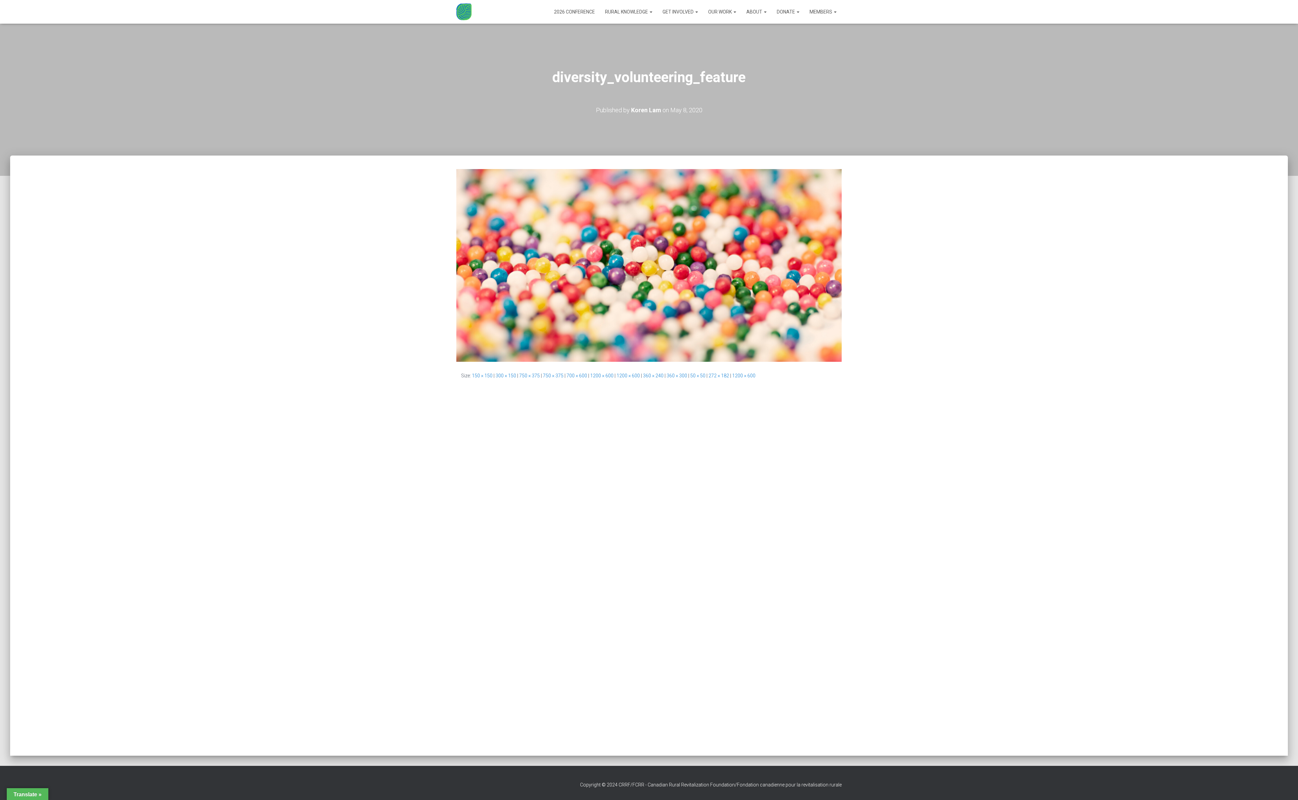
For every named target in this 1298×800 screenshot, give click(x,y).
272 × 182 (718, 375)
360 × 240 (653, 375)
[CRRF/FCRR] (464, 11)
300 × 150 (506, 375)
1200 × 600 (602, 375)
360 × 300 (677, 375)
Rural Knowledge (627, 12)
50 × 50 (697, 375)
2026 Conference (574, 12)
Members (821, 12)
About (754, 12)
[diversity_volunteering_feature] (649, 265)
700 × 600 (577, 375)
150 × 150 (482, 375)
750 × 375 (529, 375)
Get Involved (679, 12)
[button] (650, 12)
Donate (786, 12)
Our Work (720, 12)
